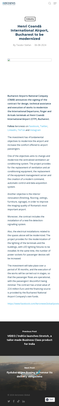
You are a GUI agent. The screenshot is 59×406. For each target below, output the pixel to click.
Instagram (35, 130)
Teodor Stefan (23, 45)
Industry (30, 19)
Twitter (43, 126)
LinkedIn (12, 130)
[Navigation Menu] (55, 3)
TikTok (21, 130)
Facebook (34, 126)
